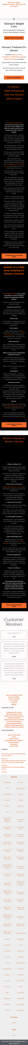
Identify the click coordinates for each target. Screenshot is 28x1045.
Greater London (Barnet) (21, 820)
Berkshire (20, 782)
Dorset (20, 800)
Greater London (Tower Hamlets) (7, 924)
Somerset (7, 980)
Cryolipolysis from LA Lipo (14, 123)
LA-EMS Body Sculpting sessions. (12, 406)
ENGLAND (14, 777)
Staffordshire (7, 986)
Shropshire (20, 974)
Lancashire (7, 951)
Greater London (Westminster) (7, 932)
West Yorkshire (20, 1004)
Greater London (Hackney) (21, 858)
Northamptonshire (20, 963)
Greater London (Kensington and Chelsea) (21, 883)
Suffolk (20, 986)
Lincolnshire (7, 957)
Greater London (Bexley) (7, 827)
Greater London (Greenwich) (7, 858)
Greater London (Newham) (7, 908)
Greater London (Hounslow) (7, 883)
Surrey (7, 992)
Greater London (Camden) (21, 835)
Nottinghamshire (7, 968)
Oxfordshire (21, 968)
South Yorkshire (21, 980)
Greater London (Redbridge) (21, 908)
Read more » (4, 758)
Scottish (14, 1022)
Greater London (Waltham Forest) (20, 924)
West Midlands (20, 998)
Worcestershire (20, 1010)
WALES (14, 1029)
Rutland (7, 974)
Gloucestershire (21, 812)
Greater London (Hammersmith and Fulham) (7, 866)
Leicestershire (20, 951)
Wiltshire (7, 1010)
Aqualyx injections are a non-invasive (14, 487)
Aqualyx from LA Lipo (10, 59)
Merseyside (21, 957)
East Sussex (21, 806)
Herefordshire (20, 939)
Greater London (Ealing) (7, 850)
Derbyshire (7, 800)
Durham (7, 806)
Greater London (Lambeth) (21, 893)
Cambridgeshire (7, 794)
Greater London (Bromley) (7, 835)
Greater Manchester (21, 933)
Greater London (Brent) (21, 827)
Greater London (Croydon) (21, 843)
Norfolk (7, 963)
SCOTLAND (14, 1017)
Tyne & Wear (21, 992)
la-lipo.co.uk (20, 1041)
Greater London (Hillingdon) (21, 874)
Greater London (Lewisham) (7, 900)
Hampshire (7, 939)
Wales (14, 1035)
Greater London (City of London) (7, 843)
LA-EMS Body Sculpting (17, 57)
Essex (7, 812)
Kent (21, 945)
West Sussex (7, 1004)
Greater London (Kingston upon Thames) (7, 892)
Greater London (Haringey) (21, 867)
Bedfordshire (7, 782)
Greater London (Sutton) (21, 917)
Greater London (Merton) (21, 900)
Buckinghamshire (20, 788)
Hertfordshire (7, 945)
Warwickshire (7, 998)
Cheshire (21, 794)
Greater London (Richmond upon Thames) (7, 916)
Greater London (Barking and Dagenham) (7, 819)
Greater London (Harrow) (7, 874)
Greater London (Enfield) (21, 850)
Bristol (7, 788)
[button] (14, 19)
